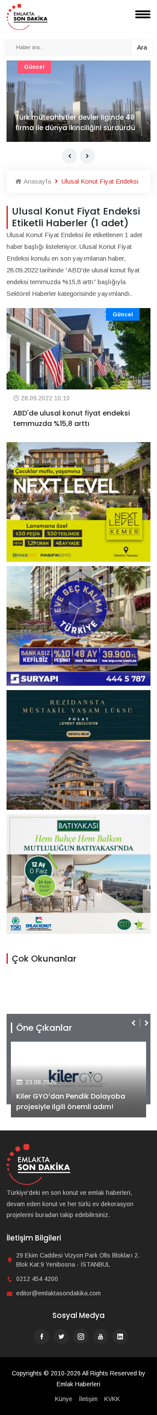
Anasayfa (36, 181)
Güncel (34, 67)
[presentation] (69, 156)
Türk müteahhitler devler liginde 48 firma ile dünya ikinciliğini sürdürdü (75, 122)
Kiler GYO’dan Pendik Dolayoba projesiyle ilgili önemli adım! (70, 1101)
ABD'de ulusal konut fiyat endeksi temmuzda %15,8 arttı (71, 418)
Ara (142, 47)
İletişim (88, 1398)
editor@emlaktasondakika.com (58, 1293)
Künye (63, 1398)
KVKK (112, 1398)
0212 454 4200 (37, 1278)
